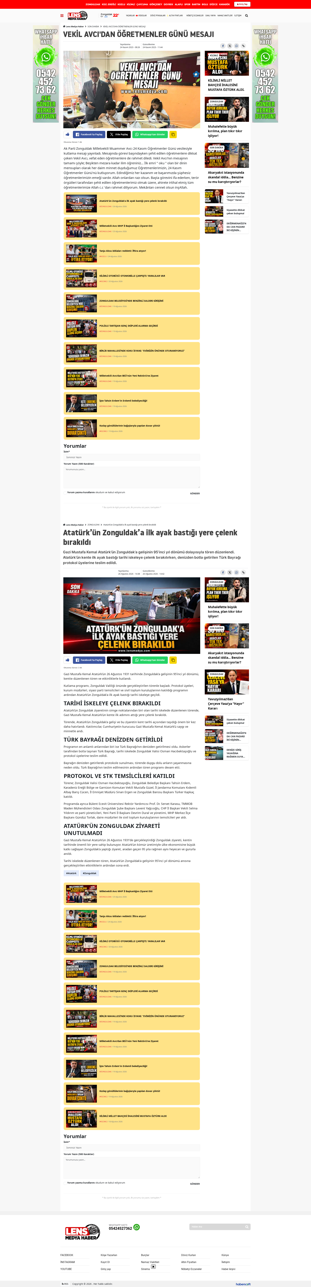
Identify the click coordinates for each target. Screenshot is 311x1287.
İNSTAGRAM (67, 1262)
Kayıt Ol (105, 1262)
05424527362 (120, 1228)
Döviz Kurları (188, 1255)
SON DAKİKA (93, 26)
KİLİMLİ (131, 4)
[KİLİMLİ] (227, 63)
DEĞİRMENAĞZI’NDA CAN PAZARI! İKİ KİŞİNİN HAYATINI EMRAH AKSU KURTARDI (236, 227)
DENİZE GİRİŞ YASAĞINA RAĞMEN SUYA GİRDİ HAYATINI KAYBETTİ (235, 753)
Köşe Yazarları (109, 1255)
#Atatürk (71, 873)
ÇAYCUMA (142, 4)
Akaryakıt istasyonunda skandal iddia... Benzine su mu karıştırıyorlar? (226, 177)
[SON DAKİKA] (227, 155)
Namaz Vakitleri (150, 1262)
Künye (225, 1255)
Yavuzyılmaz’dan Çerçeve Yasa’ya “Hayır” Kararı (236, 196)
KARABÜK (224, 4)
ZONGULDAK (93, 4)
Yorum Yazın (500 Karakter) (79, 463)
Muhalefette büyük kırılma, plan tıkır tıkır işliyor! (225, 131)
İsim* (67, 451)
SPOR (187, 4)
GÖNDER (195, 493)
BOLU (205, 4)
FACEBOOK (66, 1255)
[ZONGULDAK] (227, 109)
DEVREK (168, 4)
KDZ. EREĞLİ (109, 4)
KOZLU (121, 4)
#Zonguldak (89, 873)
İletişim (226, 1262)
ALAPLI (179, 4)
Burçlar (145, 1255)
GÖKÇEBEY (156, 4)
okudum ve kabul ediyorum (96, 492)
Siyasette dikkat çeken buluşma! (236, 211)
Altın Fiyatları (188, 1262)
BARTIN (196, 4)
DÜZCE (214, 4)
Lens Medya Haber (74, 26)
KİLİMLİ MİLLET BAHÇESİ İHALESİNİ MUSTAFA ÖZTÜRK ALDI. (226, 85)
